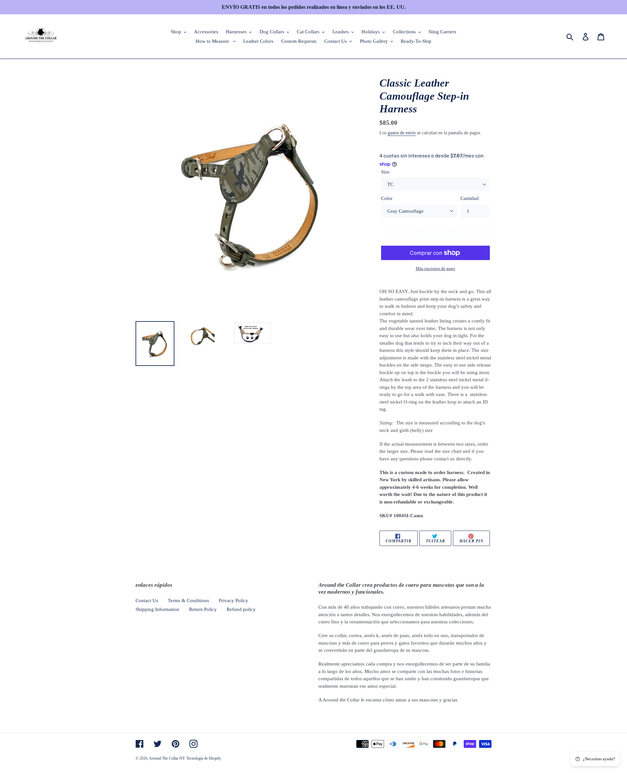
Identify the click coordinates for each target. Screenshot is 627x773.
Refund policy (241, 609)
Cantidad (469, 198)
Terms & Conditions (188, 600)
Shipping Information (157, 609)
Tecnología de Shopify (203, 758)
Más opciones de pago (435, 268)
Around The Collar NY (167, 758)
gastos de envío (402, 132)
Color (387, 198)
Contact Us (147, 600)
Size (385, 171)
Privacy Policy (233, 600)
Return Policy (203, 609)
